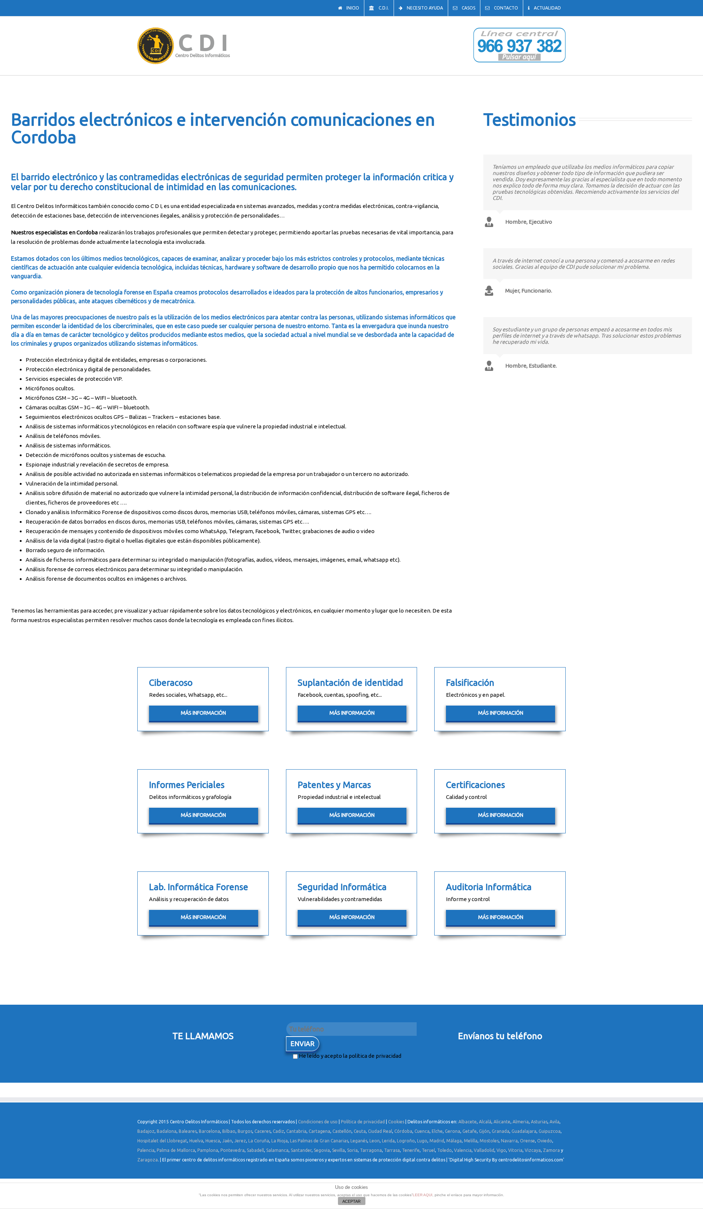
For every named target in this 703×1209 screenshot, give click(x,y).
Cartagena (319, 1131)
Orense (527, 1140)
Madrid (436, 1140)
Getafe (469, 1131)
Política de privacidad (363, 1121)
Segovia (322, 1150)
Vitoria (515, 1150)
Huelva (196, 1140)
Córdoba (403, 1131)
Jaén (227, 1140)
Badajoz (146, 1131)
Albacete (467, 1121)
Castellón (342, 1131)
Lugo (422, 1140)
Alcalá (485, 1121)
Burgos (245, 1131)
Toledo (444, 1150)
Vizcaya (533, 1150)
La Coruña (258, 1140)
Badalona (166, 1131)
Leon (374, 1140)
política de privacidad (375, 1056)
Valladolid (484, 1150)
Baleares (188, 1131)
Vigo (501, 1150)
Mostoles (489, 1140)
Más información (203, 713)
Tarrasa (392, 1150)
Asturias (539, 1121)
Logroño (406, 1140)
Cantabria (296, 1131)
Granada (500, 1131)
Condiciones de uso (318, 1121)
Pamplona (207, 1150)
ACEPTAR (351, 1201)
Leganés (358, 1140)
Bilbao (228, 1131)
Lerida (388, 1140)
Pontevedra (232, 1150)
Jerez (240, 1140)
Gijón (484, 1131)
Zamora (551, 1150)
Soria (352, 1150)
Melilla (470, 1140)
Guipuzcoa (550, 1131)
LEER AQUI (422, 1195)
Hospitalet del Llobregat (162, 1140)
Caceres (262, 1131)
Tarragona (371, 1150)
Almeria (521, 1121)
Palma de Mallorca (176, 1150)
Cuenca (421, 1131)
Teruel (428, 1150)
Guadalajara (524, 1131)
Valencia (463, 1150)
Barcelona (209, 1131)
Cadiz (278, 1131)
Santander (301, 1150)
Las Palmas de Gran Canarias (319, 1140)
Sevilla (338, 1150)
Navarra (509, 1140)
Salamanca (277, 1150)
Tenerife (411, 1150)
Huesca (212, 1140)
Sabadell (255, 1150)
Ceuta (360, 1131)
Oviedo (544, 1140)
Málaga (454, 1140)
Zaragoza (147, 1159)
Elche (437, 1131)
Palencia (146, 1150)
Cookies (396, 1121)
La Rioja (279, 1140)
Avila (554, 1121)
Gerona (452, 1131)
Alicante (502, 1121)
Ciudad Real (380, 1131)
